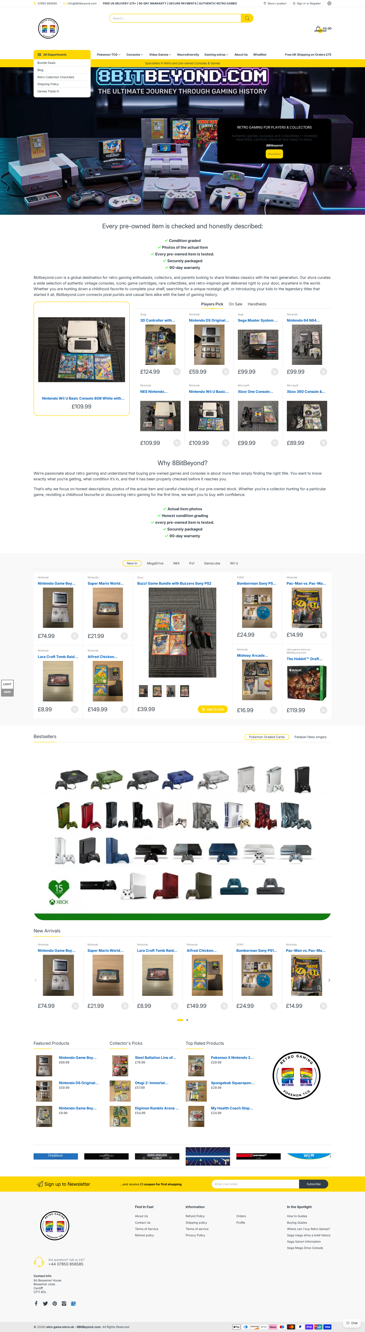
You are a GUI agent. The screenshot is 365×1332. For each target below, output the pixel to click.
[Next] (36, 980)
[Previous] (329, 980)
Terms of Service (146, 1229)
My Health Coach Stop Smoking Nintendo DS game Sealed (230, 1108)
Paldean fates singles (310, 737)
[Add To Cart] (177, 371)
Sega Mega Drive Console (305, 1248)
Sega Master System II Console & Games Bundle (257, 320)
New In (132, 563)
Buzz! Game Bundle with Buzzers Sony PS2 (174, 583)
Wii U (234, 563)
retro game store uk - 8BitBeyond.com (299, 651)
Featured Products (51, 1043)
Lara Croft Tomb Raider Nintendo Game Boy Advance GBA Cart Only (58, 657)
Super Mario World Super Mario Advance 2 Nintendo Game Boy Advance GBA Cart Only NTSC (106, 583)
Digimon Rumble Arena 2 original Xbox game (156, 1108)
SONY (240, 577)
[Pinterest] (54, 1303)
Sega (143, 314)
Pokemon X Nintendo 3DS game (233, 1057)
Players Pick (212, 304)
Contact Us (142, 1222)
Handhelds (257, 304)
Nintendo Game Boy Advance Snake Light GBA (77, 1108)
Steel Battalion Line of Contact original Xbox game (154, 1057)
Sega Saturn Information (304, 1241)
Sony (140, 577)
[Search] (247, 18)
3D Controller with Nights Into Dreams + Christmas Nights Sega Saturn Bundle (160, 320)
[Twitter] (45, 1303)
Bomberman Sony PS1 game (255, 583)
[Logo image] (56, 1156)
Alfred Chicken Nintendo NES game (105, 657)
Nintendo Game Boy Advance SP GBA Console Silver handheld (80, 1057)
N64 (176, 563)
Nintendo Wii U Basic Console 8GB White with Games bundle (81, 398)
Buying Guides (297, 1222)
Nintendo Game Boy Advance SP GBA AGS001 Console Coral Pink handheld (57, 583)
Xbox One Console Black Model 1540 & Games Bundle (255, 391)
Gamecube (212, 563)
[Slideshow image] (182, 141)
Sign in (301, 3)
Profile (240, 1222)
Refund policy (144, 1235)
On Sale (235, 304)
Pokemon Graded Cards (267, 737)
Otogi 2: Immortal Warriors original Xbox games (154, 1083)
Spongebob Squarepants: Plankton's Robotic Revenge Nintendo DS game (233, 1083)
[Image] (296, 1075)
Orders (241, 1216)
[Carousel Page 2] (187, 1020)
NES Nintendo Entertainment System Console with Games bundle (159, 391)
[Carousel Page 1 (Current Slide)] (180, 1020)
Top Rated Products (205, 1043)
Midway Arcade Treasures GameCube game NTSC (256, 655)
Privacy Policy (195, 1235)
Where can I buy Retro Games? (308, 1229)
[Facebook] (36, 1303)
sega (241, 314)
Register (315, 3)
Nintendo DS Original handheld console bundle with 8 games (207, 320)
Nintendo (194, 314)
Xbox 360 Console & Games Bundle (304, 391)
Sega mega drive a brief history (309, 1235)
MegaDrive (155, 563)
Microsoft (243, 385)
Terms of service (197, 1229)
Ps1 (191, 563)
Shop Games (274, 154)
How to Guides (297, 1216)
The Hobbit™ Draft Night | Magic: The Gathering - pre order (305, 659)
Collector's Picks (126, 1043)
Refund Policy (195, 1216)
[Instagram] (64, 1303)
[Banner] (182, 836)
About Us (141, 1216)
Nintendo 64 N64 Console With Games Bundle (305, 320)
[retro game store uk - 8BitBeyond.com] (48, 28)
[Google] (73, 1303)
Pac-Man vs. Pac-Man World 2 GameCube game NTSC (306, 583)
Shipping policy (196, 1222)
